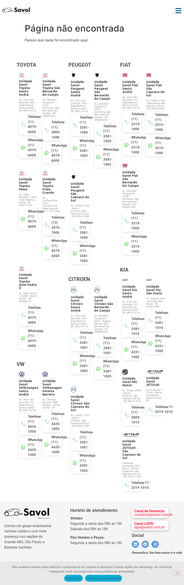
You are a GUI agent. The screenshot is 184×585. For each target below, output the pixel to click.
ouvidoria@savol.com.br (153, 513)
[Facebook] (145, 544)
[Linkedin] (135, 544)
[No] (177, 573)
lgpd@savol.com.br (149, 525)
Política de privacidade (103, 578)
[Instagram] (155, 544)
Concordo (73, 578)
